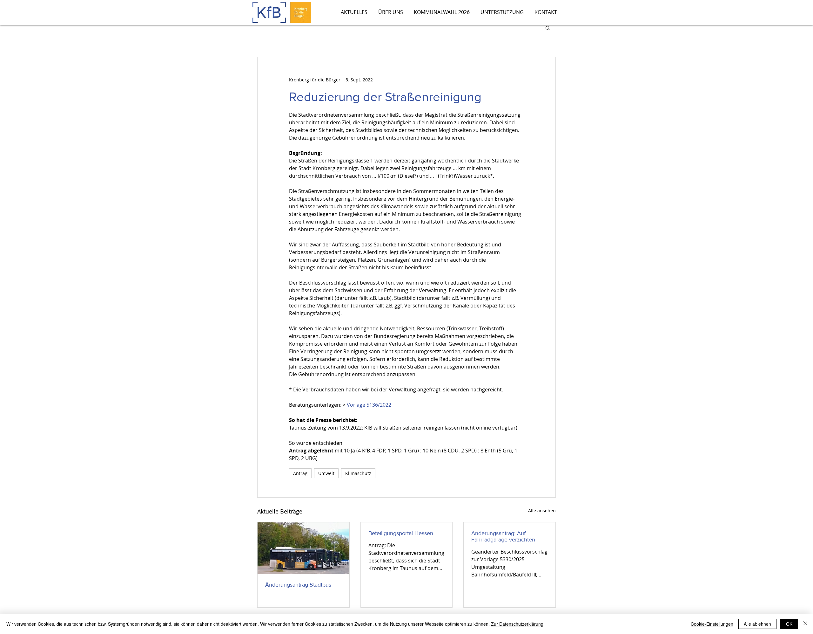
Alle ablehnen (757, 624)
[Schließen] (805, 624)
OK (789, 624)
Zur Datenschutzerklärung (517, 624)
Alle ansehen (542, 510)
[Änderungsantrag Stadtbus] (303, 548)
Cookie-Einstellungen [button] (712, 624)
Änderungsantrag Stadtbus (298, 585)
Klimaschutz (358, 473)
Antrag (300, 473)
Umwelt (326, 473)
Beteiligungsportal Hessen (400, 533)
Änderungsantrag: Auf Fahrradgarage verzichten (503, 536)
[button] (548, 27)
